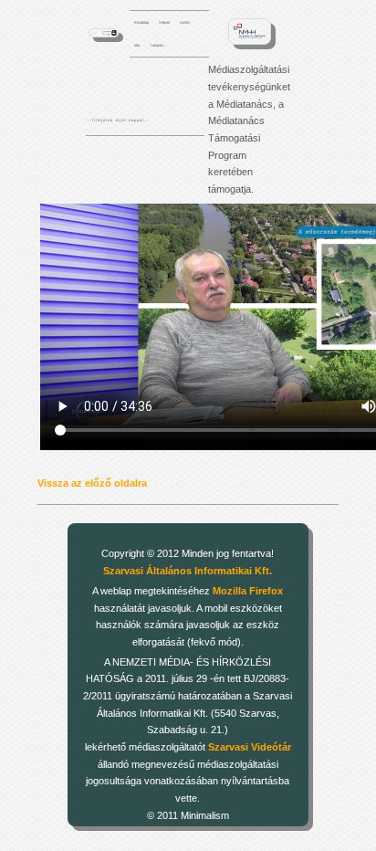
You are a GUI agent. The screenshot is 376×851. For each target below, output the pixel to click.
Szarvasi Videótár (249, 746)
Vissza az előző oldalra (92, 483)
